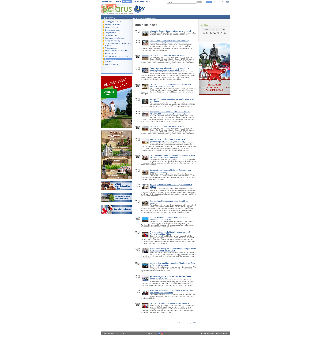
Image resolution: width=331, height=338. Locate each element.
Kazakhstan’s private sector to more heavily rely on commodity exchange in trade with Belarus (170, 69)
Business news (110, 59)
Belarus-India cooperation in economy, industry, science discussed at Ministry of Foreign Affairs (172, 156)
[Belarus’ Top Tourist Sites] (116, 178)
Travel (118, 2)
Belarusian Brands (111, 64)
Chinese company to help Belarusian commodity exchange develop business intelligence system (169, 42)
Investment (108, 62)
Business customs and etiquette (116, 51)
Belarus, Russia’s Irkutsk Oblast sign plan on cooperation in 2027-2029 (168, 218)
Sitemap (203, 333)
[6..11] (189, 323)
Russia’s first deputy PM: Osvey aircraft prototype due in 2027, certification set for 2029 (173, 249)
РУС (215, 2)
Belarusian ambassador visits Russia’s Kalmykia (169, 303)
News (148, 2)
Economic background (113, 30)
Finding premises (111, 48)
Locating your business (113, 22)
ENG (208, 2)
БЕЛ (221, 2)
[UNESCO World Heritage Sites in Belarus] (116, 190)
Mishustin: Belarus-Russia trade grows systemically (171, 31)
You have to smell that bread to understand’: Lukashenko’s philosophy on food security (168, 140)
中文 (227, 2)
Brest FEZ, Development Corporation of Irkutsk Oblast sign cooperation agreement (172, 291)
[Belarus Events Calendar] (116, 127)
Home (135, 18)
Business (127, 2)
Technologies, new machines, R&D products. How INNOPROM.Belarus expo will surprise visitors (170, 113)
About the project (222, 333)
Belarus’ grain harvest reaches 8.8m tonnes (167, 55)
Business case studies (112, 24)
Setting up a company (112, 41)
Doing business (110, 33)
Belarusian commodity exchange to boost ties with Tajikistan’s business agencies (170, 85)
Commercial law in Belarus (114, 38)
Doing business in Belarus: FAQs (116, 56)
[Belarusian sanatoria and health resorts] (116, 201)
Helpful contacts (110, 53)
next (194, 323)
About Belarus (107, 2)
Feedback (210, 333)
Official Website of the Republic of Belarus (120, 13)
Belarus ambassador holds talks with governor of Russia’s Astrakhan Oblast (170, 233)
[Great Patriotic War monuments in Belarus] (214, 94)
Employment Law (111, 35)
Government (139, 2)
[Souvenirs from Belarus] (116, 213)
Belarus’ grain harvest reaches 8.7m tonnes (167, 126)
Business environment (112, 27)
